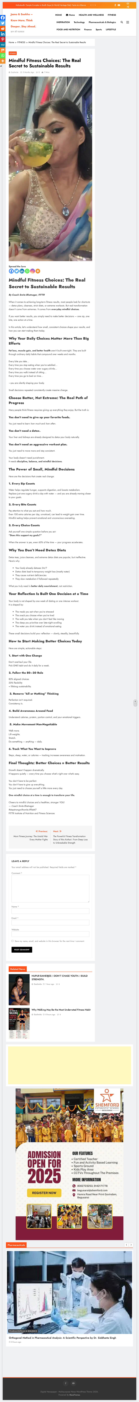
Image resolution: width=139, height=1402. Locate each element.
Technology (79, 22)
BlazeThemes (75, 1394)
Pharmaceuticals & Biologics (102, 22)
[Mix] (2, 50)
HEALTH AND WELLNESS (91, 14)
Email (15, 918)
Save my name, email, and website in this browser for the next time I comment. (50, 941)
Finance (88, 29)
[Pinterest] (2, 39)
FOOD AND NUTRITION (68, 29)
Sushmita (14, 72)
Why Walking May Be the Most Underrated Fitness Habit (61, 1009)
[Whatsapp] (27, 271)
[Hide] (1, 66)
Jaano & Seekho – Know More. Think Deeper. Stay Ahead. (23, 20)
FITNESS (112, 14)
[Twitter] (16, 271)
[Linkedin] (22, 271)
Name (15, 906)
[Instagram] (32, 271)
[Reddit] (2, 28)
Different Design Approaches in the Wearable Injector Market (43, 1366)
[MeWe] (2, 44)
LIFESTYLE (111, 29)
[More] (37, 271)
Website (15, 929)
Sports (99, 29)
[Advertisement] (69, 1065)
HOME (58, 14)
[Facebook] (11, 271)
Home (71, 14)
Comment (17, 873)
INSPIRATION (63, 22)
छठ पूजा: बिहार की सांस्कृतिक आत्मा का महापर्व (69, 5)
